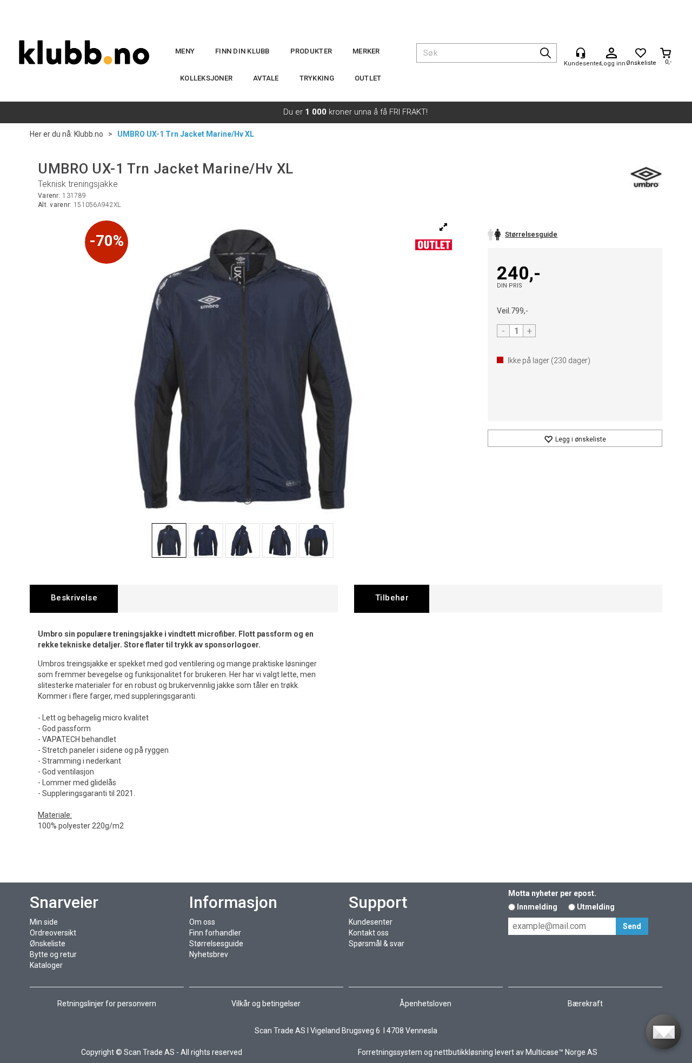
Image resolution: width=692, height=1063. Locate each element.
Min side (44, 922)
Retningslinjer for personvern (107, 1003)
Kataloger (46, 965)
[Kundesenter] (580, 53)
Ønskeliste (47, 943)
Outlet (368, 78)
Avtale (266, 78)
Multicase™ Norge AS (561, 1052)
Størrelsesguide (216, 943)
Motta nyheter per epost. (552, 893)
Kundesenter (370, 922)
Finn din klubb (242, 51)
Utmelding (596, 906)
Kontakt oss (369, 932)
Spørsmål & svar (376, 943)
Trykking (317, 78)
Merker (366, 51)
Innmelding (537, 906)
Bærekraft (585, 1003)
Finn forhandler (215, 932)
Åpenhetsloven (425, 1003)
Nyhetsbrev (208, 954)
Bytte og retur (53, 954)
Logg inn (611, 53)
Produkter (311, 51)
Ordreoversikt (53, 932)
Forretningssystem (390, 1052)
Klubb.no (88, 134)
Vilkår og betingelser (266, 1003)
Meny (185, 51)
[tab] (74, 598)
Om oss (202, 922)
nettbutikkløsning (463, 1052)
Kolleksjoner (206, 78)
